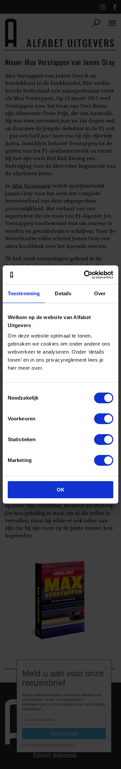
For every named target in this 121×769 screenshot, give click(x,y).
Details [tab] (63, 293)
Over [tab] (100, 293)
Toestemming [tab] (24, 293)
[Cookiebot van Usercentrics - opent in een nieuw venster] (85, 274)
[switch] (103, 418)
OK (61, 490)
